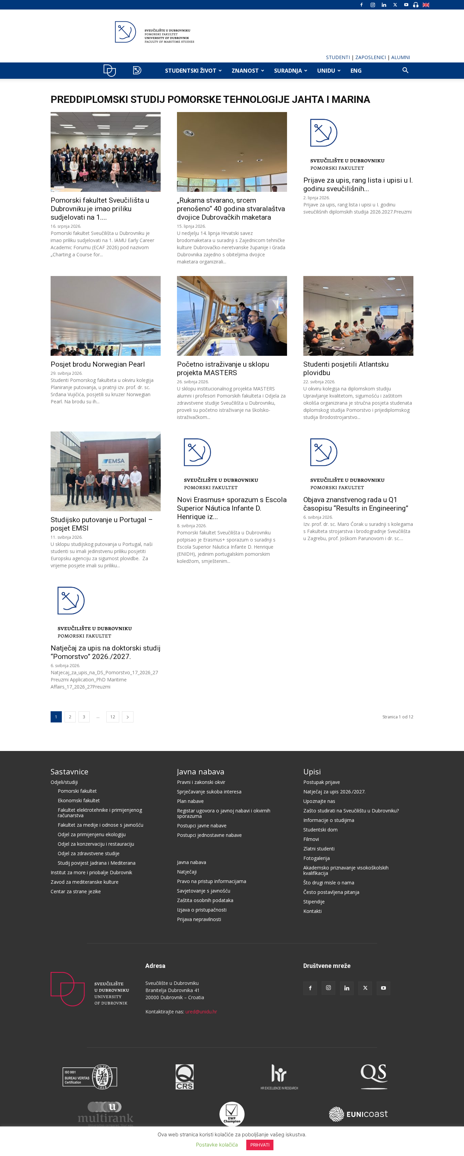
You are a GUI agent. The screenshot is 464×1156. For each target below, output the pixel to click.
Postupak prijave (321, 782)
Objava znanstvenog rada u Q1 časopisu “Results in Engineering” (355, 504)
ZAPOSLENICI (370, 57)
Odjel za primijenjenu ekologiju (92, 834)
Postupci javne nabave (202, 825)
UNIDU (112, 70)
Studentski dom (320, 829)
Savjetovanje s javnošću (203, 890)
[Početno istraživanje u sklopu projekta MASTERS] (232, 316)
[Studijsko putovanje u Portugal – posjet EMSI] (106, 471)
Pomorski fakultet (77, 791)
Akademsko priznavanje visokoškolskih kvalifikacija (346, 870)
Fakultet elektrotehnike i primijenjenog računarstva (100, 813)
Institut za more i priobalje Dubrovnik (91, 872)
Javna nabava (201, 771)
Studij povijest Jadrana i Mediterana (97, 863)
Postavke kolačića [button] (217, 1144)
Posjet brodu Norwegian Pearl (98, 364)
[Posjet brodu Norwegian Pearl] (106, 316)
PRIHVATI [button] (259, 1145)
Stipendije (314, 901)
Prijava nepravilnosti (199, 919)
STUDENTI (338, 57)
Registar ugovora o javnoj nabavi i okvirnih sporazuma (223, 813)
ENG (356, 70)
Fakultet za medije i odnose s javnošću (100, 825)
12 (112, 717)
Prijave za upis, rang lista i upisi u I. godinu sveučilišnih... (358, 184)
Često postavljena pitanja (331, 892)
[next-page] (127, 716)
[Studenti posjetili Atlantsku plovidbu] (358, 316)
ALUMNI (400, 57)
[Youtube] (406, 5)
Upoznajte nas (319, 801)
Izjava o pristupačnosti (202, 909)
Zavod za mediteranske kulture (85, 882)
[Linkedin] (384, 5)
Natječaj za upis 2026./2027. (334, 791)
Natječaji (187, 871)
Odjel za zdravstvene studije (89, 853)
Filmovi (311, 839)
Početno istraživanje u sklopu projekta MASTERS (223, 368)
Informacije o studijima (328, 820)
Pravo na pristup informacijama (211, 881)
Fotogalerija (316, 858)
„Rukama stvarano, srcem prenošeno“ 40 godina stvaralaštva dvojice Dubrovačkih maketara (231, 208)
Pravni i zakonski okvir (201, 782)
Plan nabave (190, 801)
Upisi (312, 771)
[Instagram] (373, 5)
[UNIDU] (232, 32)
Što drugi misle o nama (328, 882)
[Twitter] (395, 5)
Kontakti (312, 911)
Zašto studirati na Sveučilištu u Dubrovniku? (351, 810)
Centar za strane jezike (76, 891)
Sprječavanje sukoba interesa (209, 791)
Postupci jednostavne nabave (209, 835)
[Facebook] (361, 5)
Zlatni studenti (319, 848)
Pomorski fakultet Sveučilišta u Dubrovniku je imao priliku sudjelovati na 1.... (100, 208)
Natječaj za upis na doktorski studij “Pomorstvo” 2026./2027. (106, 652)
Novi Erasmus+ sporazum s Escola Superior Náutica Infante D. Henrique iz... (232, 508)
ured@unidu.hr (201, 1011)
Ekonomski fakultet (79, 800)
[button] (405, 71)
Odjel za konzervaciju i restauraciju (96, 844)
